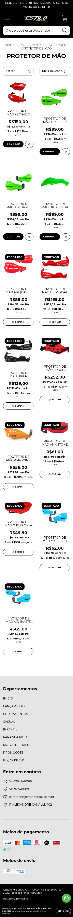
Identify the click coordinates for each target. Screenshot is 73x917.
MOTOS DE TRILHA (17, 745)
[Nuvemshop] (15, 899)
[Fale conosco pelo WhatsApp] (66, 898)
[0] (64, 19)
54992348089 (19, 789)
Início (7, 45)
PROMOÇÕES (13, 752)
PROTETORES (55, 45)
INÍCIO (8, 698)
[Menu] (7, 18)
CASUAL (9, 722)
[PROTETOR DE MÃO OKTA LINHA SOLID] (66, 237)
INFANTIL (10, 729)
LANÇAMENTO (14, 706)
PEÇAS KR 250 (13, 760)
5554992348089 (20, 781)
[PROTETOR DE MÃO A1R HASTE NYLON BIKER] (29, 237)
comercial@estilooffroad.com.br (31, 797)
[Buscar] (65, 30)
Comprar (13, 144)
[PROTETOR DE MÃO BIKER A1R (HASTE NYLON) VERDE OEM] (66, 151)
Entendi (63, 911)
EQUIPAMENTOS (15, 714)
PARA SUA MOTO (28, 45)
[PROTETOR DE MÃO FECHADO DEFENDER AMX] (29, 144)
